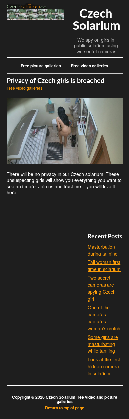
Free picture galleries (41, 66)
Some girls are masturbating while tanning (103, 344)
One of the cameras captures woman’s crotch (104, 318)
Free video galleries (89, 66)
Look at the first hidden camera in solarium (104, 366)
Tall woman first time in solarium (104, 265)
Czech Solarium (96, 20)
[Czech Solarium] (35, 18)
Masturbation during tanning (103, 250)
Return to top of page (64, 408)
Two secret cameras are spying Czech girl (102, 288)
